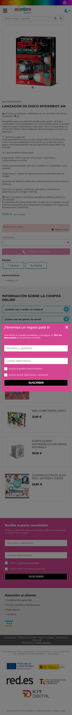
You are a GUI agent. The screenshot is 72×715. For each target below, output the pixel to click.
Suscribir (36, 382)
